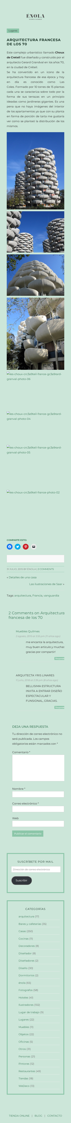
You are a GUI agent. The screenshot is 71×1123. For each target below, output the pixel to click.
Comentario (21, 752)
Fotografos (26, 990)
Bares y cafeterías (30, 923)
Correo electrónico (25, 803)
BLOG (38, 1115)
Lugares (13, 30)
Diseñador (25, 953)
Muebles (24, 1027)
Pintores (24, 1063)
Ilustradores (26, 1004)
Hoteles (23, 997)
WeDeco (24, 1085)
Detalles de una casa (23, 577)
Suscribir (21, 880)
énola (22, 982)
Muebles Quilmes (28, 631)
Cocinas (24, 938)
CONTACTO (54, 1115)
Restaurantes (27, 1071)
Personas (24, 1056)
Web (15, 818)
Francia (37, 595)
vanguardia (51, 595)
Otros (22, 1049)
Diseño (23, 968)
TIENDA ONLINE (19, 1115)
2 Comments (46, 569)
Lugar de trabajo (29, 1012)
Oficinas (24, 1041)
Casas (22, 931)
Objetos (24, 1034)
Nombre (18, 788)
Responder (60, 658)
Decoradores (27, 945)
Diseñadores (26, 960)
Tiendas (23, 1078)
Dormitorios (26, 975)
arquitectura (22, 595)
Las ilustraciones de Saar (45, 584)
